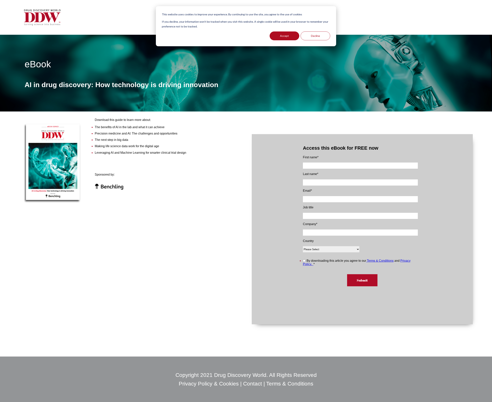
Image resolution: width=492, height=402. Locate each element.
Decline (315, 35)
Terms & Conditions (380, 260)
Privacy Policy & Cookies (209, 384)
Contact (252, 384)
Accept (284, 35)
